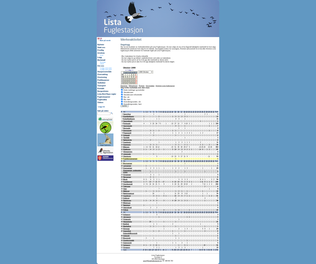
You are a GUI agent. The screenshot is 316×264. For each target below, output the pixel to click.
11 (124, 79)
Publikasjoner (103, 80)
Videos (100, 102)
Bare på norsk (104, 40)
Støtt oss (101, 47)
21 (130, 81)
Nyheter (100, 45)
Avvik (101, 55)
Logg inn (101, 107)
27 (128, 83)
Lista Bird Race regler (106, 94)
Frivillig (100, 50)
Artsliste (101, 53)
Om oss (100, 66)
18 (124, 81)
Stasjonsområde (104, 72)
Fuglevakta (102, 100)
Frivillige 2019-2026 (106, 68)
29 (132, 83)
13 (128, 79)
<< (126, 70)
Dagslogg (124, 86)
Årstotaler (103, 62)
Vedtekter (101, 83)
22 (132, 81)
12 (126, 79)
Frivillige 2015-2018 (106, 69)
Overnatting (102, 74)
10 (163, 112)
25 (124, 83)
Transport (101, 86)
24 (198, 112)
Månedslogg (133, 86)
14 (130, 79)
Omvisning (102, 77)
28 (130, 83)
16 (134, 79)
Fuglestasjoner (103, 97)
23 (134, 81)
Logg (99, 57)
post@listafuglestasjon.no (152, 261)
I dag (129, 70)
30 (134, 83)
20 (128, 81)
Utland (102, 64)
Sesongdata (150, 86)
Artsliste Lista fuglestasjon (165, 86)
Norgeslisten (102, 91)
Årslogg (141, 86)
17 (181, 112)
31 (213, 112)
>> (133, 70)
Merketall (101, 60)
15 (132, 79)
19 (126, 81)
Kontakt (100, 88)
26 (126, 83)
